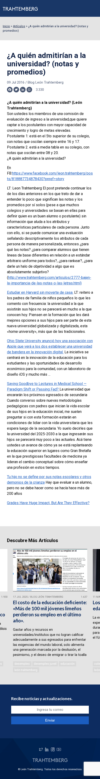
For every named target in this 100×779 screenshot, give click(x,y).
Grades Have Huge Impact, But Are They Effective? (48, 503)
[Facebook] (53, 749)
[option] (50, 611)
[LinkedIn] (47, 749)
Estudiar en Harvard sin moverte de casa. (40, 292)
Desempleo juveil (45, 663)
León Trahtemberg (25, 670)
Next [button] (90, 611)
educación (67, 663)
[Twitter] (41, 749)
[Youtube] (59, 749)
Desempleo (22, 663)
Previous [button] (10, 611)
